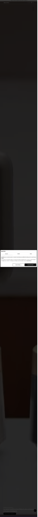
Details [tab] (19, 253)
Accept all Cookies (30, 264)
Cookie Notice (29, 260)
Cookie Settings (18, 264)
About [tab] (31, 253)
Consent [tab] (6, 253)
